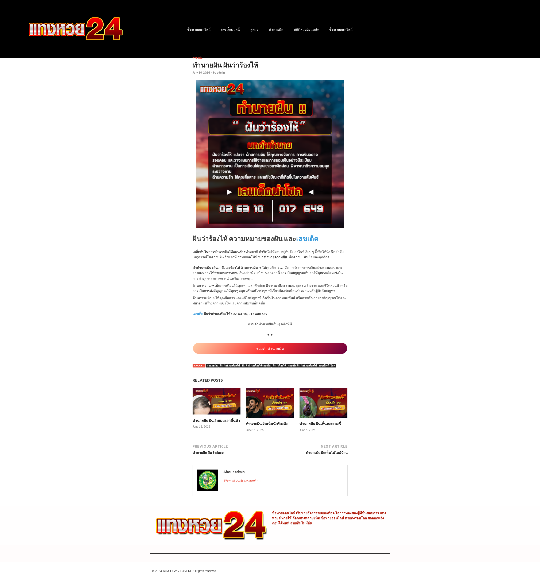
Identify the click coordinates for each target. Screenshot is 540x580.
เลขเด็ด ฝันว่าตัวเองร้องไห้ (302, 365)
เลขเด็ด (307, 238)
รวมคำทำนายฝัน (270, 348)
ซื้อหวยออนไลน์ (199, 29)
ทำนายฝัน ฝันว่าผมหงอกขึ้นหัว (216, 420)
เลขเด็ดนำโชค (327, 365)
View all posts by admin (242, 480)
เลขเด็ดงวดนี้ (230, 29)
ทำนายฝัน (276, 29)
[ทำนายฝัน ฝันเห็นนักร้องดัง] (270, 419)
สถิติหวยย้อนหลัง (306, 29)
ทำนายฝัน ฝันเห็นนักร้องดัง (267, 423)
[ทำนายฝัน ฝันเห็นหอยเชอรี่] (324, 419)
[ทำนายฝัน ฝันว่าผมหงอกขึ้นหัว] (217, 416)
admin (221, 72)
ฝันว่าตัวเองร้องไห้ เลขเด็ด (256, 365)
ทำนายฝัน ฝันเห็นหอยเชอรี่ (320, 423)
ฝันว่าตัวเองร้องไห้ (230, 365)
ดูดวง (254, 29)
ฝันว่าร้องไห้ (279, 365)
